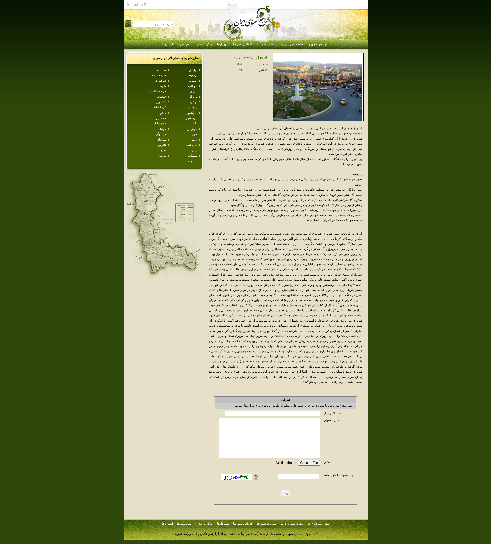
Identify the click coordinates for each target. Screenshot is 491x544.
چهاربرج (192, 129)
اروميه (193, 75)
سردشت (191, 145)
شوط (162, 86)
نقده (163, 150)
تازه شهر (191, 118)
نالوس (162, 145)
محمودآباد (160, 123)
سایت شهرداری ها (292, 44)
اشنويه (193, 80)
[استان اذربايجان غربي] (164, 278)
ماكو (163, 113)
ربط (194, 139)
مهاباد (162, 129)
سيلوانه (192, 161)
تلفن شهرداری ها (318, 44)
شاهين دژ (160, 80)
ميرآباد (162, 139)
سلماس (192, 155)
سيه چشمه (159, 75)
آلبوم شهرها (184, 44)
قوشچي (161, 96)
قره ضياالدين (157, 91)
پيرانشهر (191, 113)
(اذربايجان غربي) (244, 57)
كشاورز (161, 102)
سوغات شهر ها (266, 44)
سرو (194, 150)
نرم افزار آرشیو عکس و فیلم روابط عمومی (200, 534)
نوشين (162, 155)
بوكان (193, 102)
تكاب (194, 123)
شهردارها (223, 44)
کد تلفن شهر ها (243, 44)
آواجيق (193, 70)
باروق (193, 91)
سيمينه (161, 70)
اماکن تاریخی (204, 44)
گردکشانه (160, 107)
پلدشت (192, 107)
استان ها (167, 44)
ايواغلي (192, 86)
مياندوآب (160, 134)
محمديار (161, 118)
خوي (194, 134)
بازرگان (192, 96)
